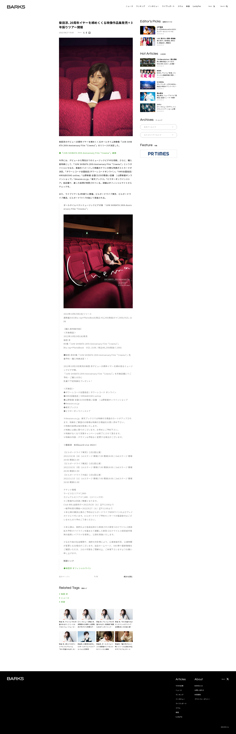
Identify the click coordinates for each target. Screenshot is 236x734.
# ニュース (64, 597)
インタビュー (153, 6)
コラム (180, 6)
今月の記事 (180, 686)
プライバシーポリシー (202, 699)
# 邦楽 (62, 601)
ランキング (140, 6)
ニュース (129, 6)
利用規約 (198, 694)
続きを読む (128, 576)
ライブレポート (168, 6)
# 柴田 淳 (63, 593)
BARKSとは (199, 686)
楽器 (188, 6)
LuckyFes (197, 6)
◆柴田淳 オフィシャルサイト (77, 568)
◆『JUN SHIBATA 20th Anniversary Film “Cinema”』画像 (87, 152)
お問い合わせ (199, 690)
